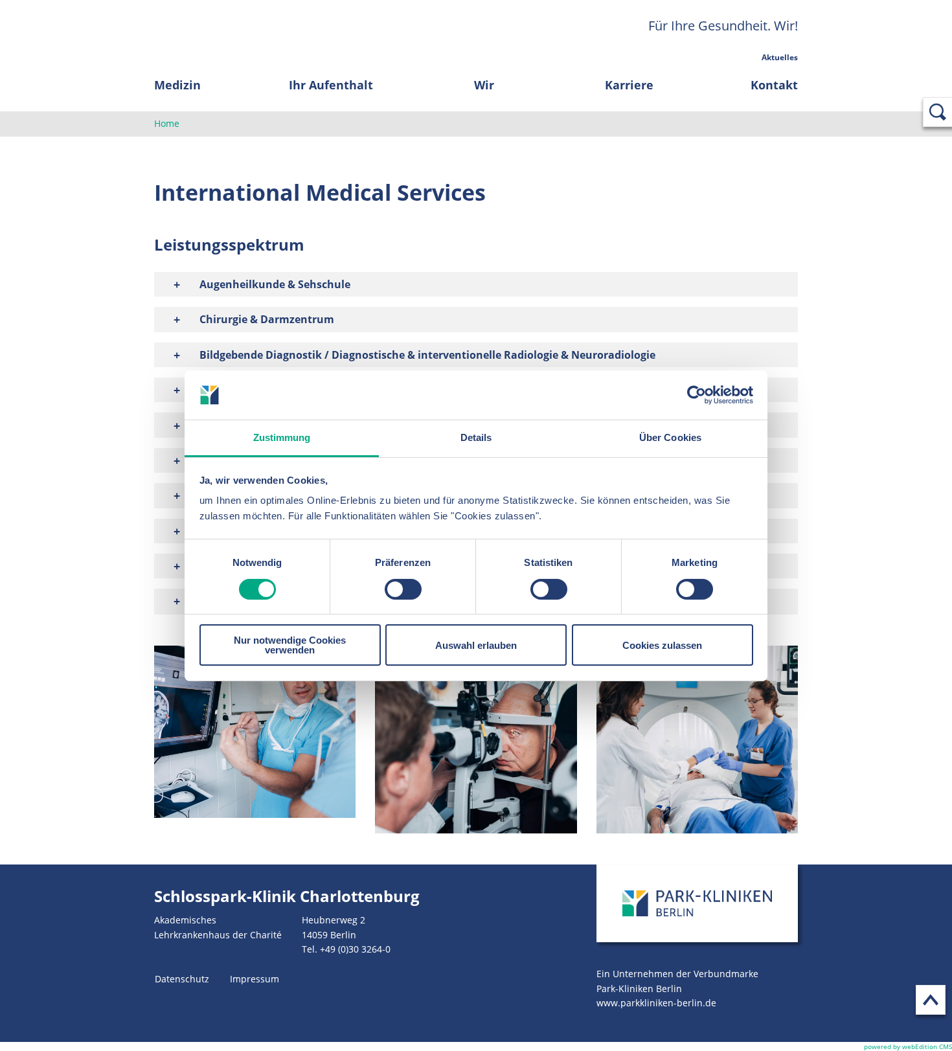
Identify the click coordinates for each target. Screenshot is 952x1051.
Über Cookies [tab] (670, 437)
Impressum (254, 979)
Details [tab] (476, 437)
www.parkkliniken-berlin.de (656, 1003)
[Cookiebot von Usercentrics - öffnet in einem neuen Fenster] (696, 395)
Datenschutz (182, 979)
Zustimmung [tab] (282, 437)
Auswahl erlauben (476, 645)
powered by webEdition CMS (908, 1046)
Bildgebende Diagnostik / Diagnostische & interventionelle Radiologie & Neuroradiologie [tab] (427, 355)
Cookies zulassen (662, 645)
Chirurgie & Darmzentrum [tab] (266, 319)
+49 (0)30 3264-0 (355, 949)
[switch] (403, 589)
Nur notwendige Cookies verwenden (290, 645)
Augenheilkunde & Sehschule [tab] (274, 284)
